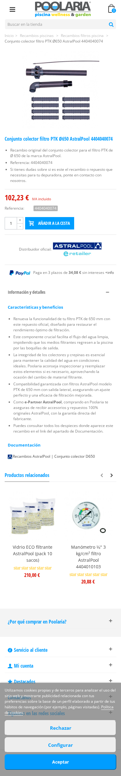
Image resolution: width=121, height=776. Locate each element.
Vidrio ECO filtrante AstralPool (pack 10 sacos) (32, 553)
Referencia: (14, 208)
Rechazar (60, 728)
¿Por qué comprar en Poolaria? (37, 621)
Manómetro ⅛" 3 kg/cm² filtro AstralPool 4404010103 (88, 557)
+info (109, 272)
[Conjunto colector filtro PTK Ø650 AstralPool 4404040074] (60, 90)
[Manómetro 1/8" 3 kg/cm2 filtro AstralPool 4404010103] (88, 516)
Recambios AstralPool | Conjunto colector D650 (54, 456)
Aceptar (60, 762)
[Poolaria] (63, 8)
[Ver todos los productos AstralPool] (77, 249)
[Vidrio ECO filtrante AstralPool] (32, 516)
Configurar (60, 745)
